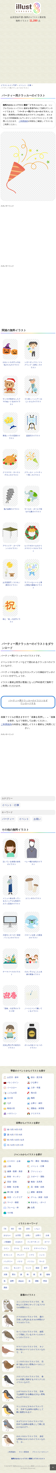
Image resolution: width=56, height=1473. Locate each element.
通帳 (37, 1281)
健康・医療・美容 (14, 1171)
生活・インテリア (14, 1197)
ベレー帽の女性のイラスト (33, 863)
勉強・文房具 (36, 1182)
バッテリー (8, 1261)
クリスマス (35, 1113)
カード (47, 1242)
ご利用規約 (23, 121)
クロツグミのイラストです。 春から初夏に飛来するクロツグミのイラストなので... (30, 1379)
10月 (17, 1140)
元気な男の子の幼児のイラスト (11, 1046)
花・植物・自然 (37, 1187)
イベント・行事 (10, 805)
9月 (12, 1140)
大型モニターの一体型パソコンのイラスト (11, 936)
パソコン (30, 1261)
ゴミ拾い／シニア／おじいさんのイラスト (33, 400)
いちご (37, 1229)
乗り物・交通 (13, 1192)
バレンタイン (13, 1082)
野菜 (45, 1281)
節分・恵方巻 (36, 1077)
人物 (9, 1166)
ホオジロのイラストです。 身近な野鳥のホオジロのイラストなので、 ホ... (30, 1439)
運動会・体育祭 (37, 1108)
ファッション (36, 1171)
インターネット (33, 1242)
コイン (6, 1248)
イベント (24, 819)
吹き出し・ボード (38, 1202)
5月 (20, 1129)
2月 (21, 1145)
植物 (48, 1274)
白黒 (33, 1207)
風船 (5, 1287)
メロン (6, 1268)
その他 (10, 1213)
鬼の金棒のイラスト (12, 509)
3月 (12, 1129)
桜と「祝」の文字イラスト (11, 620)
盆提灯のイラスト (33, 436)
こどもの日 (12, 1093)
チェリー (20, 1255)
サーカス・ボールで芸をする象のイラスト (33, 510)
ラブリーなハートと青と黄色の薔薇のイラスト (33, 585)
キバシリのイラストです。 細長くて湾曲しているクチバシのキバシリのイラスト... (30, 1334)
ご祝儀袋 (7, 1242)
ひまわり (19, 1242)
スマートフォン (40, 1248)
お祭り (38, 1235)
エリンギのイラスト (33, 898)
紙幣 (12, 1281)
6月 (12, 1135)
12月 (13, 1145)
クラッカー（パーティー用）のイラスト (33, 473)
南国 (37, 1268)
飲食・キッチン (14, 1176)
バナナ (20, 1261)
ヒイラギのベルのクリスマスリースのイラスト (33, 548)
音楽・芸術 (12, 1182)
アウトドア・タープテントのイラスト (11, 547)
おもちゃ (7, 1235)
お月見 (18, 1235)
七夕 (9, 1103)
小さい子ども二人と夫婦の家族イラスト (33, 973)
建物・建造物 (36, 1192)
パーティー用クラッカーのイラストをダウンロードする (28, 702)
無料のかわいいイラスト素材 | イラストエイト (28, 1459)
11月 (22, 1140)
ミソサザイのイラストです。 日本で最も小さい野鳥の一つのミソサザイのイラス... (30, 1364)
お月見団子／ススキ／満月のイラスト (11, 583)
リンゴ (28, 1268)
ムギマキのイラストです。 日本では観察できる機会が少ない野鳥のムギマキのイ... (30, 1394)
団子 (45, 1268)
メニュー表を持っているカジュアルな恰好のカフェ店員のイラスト (11, 901)
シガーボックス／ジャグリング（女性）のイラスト (33, 365)
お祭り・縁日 (36, 1103)
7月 (16, 1135)
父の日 (10, 1098)
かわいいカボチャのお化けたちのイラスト (11, 363)
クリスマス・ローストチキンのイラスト (11, 473)
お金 (47, 1235)
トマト (31, 1255)
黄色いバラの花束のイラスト (11, 437)
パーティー (8, 819)
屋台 (13, 1274)
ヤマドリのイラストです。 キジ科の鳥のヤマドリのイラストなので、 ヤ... (30, 1349)
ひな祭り (34, 1082)
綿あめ (21, 1281)
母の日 (34, 1093)
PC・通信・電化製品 (40, 1161)
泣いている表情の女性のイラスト (11, 863)
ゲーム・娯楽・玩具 (39, 1197)
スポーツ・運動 (37, 1176)
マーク (41, 1261)
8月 (20, 1135)
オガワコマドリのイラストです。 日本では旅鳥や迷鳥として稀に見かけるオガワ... (30, 1424)
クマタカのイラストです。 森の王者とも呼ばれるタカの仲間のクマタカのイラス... (30, 1319)
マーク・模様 (13, 1202)
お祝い (37, 819)
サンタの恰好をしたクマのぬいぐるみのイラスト (11, 401)
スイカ (26, 1248)
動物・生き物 (13, 1187)
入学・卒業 (35, 1088)
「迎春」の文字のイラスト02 (11, 1009)
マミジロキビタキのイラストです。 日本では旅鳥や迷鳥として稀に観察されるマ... (29, 1409)
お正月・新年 (13, 1077)
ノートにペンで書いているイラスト (33, 1009)
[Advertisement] (28, 54)
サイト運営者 (24, 1452)
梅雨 (33, 1098)
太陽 (5, 1274)
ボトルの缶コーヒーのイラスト (33, 1046)
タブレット (8, 1255)
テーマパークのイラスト (11, 973)
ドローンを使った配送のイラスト (33, 936)
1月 (17, 1145)
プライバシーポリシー (40, 1452)
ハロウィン (12, 1113)
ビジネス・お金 (14, 1161)
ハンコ (41, 1255)
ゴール (16, 1248)
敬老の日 (11, 1108)
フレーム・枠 (13, 1207)
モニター (17, 1268)
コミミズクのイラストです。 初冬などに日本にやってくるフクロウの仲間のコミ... (30, 1305)
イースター (12, 1088)
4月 (16, 1129)
